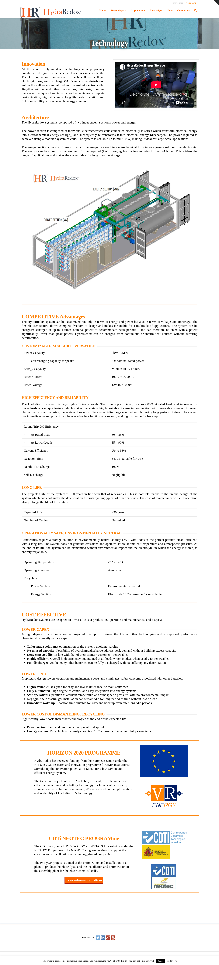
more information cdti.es (83, 880)
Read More (171, 961)
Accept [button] (160, 961)
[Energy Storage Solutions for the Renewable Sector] (50, 12)
